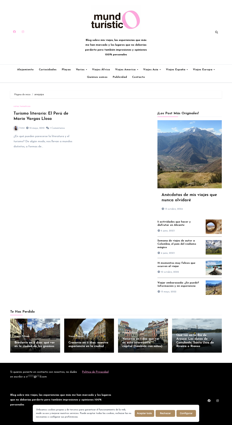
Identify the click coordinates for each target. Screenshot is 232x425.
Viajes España (176, 69)
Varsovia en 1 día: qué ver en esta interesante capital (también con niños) (142, 342)
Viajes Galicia (183, 329)
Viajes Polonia (22, 336)
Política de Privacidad (95, 372)
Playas (66, 69)
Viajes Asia (151, 69)
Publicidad (120, 77)
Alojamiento (25, 69)
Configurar (186, 413)
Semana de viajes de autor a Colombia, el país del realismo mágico (176, 244)
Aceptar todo (144, 413)
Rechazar (165, 413)
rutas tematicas (22, 106)
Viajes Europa (203, 69)
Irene (22, 128)
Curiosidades (48, 69)
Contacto (138, 77)
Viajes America (126, 69)
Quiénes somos (97, 77)
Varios (81, 69)
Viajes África (101, 69)
